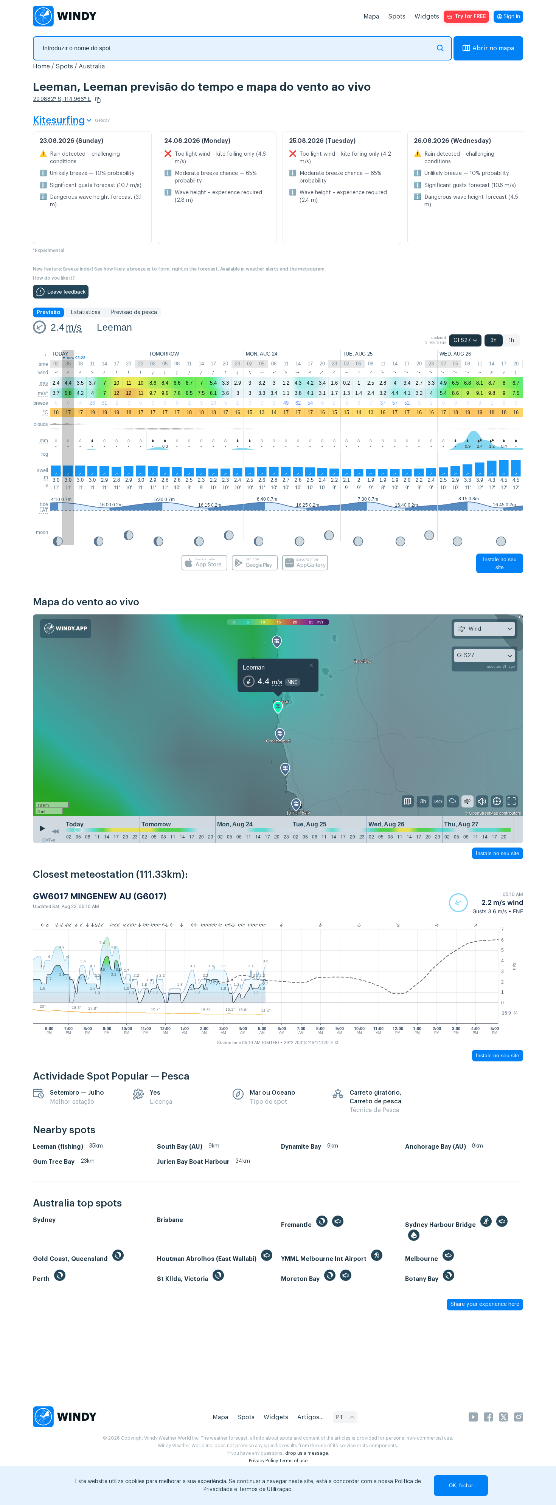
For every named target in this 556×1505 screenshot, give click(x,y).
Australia (92, 66)
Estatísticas (85, 312)
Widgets (427, 17)
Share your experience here (484, 1304)
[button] (98, 100)
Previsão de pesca (134, 312)
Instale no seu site (500, 563)
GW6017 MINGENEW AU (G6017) (100, 896)
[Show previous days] (55, 831)
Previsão (48, 312)
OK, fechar (461, 1485)
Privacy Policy (263, 1461)
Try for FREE (470, 16)
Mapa (371, 17)
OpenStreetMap (483, 813)
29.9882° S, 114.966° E (62, 99)
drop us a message (306, 1453)
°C (45, 412)
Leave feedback (66, 292)
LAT (43, 510)
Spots (396, 17)
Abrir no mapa (493, 48)
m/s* (43, 393)
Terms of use (293, 1461)
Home (41, 66)
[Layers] (408, 801)
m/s (74, 327)
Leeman (114, 327)
